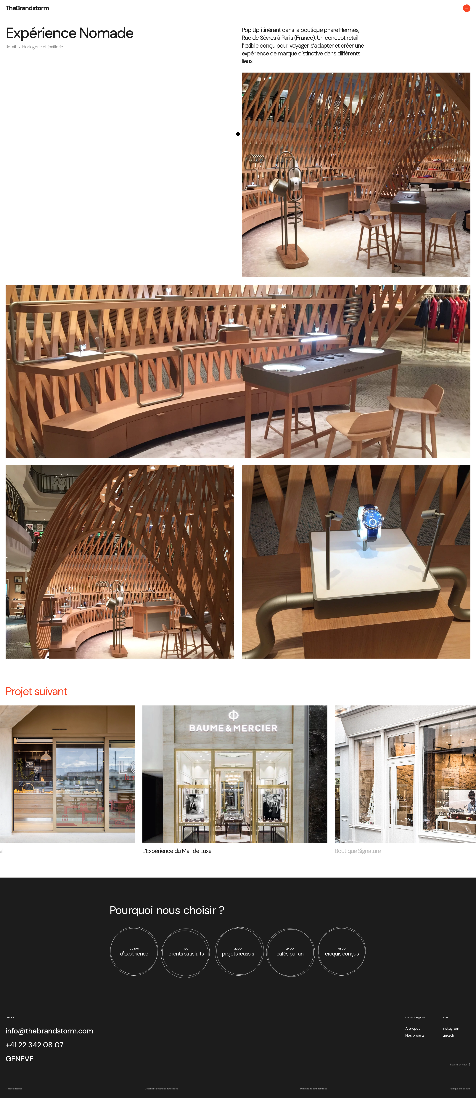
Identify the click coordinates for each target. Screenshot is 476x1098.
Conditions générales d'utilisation (161, 1088)
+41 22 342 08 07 (34, 1045)
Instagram (451, 1028)
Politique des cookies (460, 1088)
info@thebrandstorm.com (49, 1031)
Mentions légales (14, 1088)
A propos (412, 1028)
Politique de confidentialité (313, 1088)
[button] (14, 776)
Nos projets (414, 1035)
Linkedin (449, 1035)
